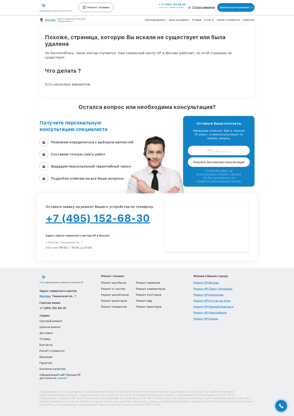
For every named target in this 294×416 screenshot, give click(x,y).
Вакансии (45, 357)
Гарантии (249, 20)
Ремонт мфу (144, 300)
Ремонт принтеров (148, 306)
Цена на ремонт (179, 20)
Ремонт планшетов (114, 306)
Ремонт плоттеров (148, 294)
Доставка (46, 333)
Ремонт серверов (148, 282)
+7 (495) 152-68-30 (173, 4)
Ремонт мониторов (114, 300)
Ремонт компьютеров (150, 289)
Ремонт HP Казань (205, 318)
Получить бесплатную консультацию (218, 162)
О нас (207, 20)
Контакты (46, 345)
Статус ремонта (203, 7)
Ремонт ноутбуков (113, 282)
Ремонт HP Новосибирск (210, 312)
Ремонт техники (98, 7)
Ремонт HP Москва (206, 282)
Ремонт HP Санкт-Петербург (213, 289)
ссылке (62, 378)
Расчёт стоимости (228, 20)
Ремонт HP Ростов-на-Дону (212, 300)
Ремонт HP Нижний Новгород (213, 306)
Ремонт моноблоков (115, 294)
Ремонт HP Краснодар (208, 294)
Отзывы (196, 20)
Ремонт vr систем (113, 289)
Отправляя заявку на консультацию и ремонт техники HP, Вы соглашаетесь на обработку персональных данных (218, 176)
